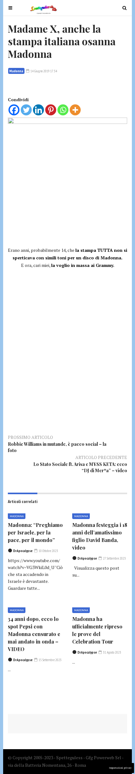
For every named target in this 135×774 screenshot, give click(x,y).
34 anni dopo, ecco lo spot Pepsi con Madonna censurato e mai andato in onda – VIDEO (34, 634)
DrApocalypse (23, 551)
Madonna (16, 71)
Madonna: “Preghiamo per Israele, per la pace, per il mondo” (35, 532)
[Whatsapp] (62, 109)
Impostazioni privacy (120, 767)
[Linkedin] (38, 109)
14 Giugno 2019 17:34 (43, 71)
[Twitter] (26, 109)
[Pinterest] (50, 109)
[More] (75, 109)
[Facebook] (13, 109)
